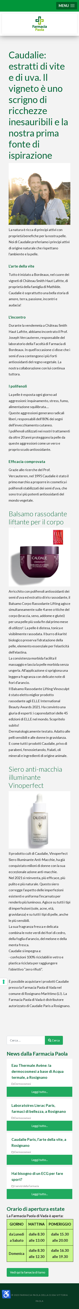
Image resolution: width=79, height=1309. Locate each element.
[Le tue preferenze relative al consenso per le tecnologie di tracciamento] (3, 981)
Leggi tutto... (39, 1091)
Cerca (56, 1040)
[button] (66, 5)
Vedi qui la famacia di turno (27, 1272)
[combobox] (26, 1040)
